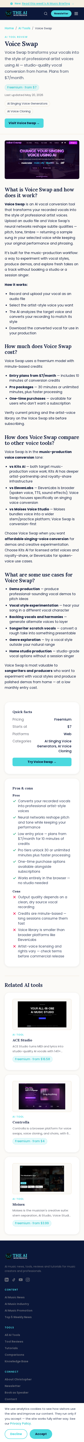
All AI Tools (12, 1335)
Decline (16, 1434)
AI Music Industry (17, 1304)
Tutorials (11, 1348)
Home (9, 28)
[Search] (45, 13)
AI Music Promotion (18, 1310)
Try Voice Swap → (42, 762)
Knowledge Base (16, 1361)
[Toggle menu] (76, 13)
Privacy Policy (20, 1423)
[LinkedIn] (7, 1280)
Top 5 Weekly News (18, 1317)
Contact (11, 1399)
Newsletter (61, 13)
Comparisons (14, 1355)
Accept (41, 1434)
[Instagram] (28, 1280)
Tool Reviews (14, 1341)
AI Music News (15, 1297)
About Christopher (18, 1379)
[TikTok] (14, 1280)
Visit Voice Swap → (24, 123)
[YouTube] (21, 1280)
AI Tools (24, 28)
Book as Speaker (17, 1392)
